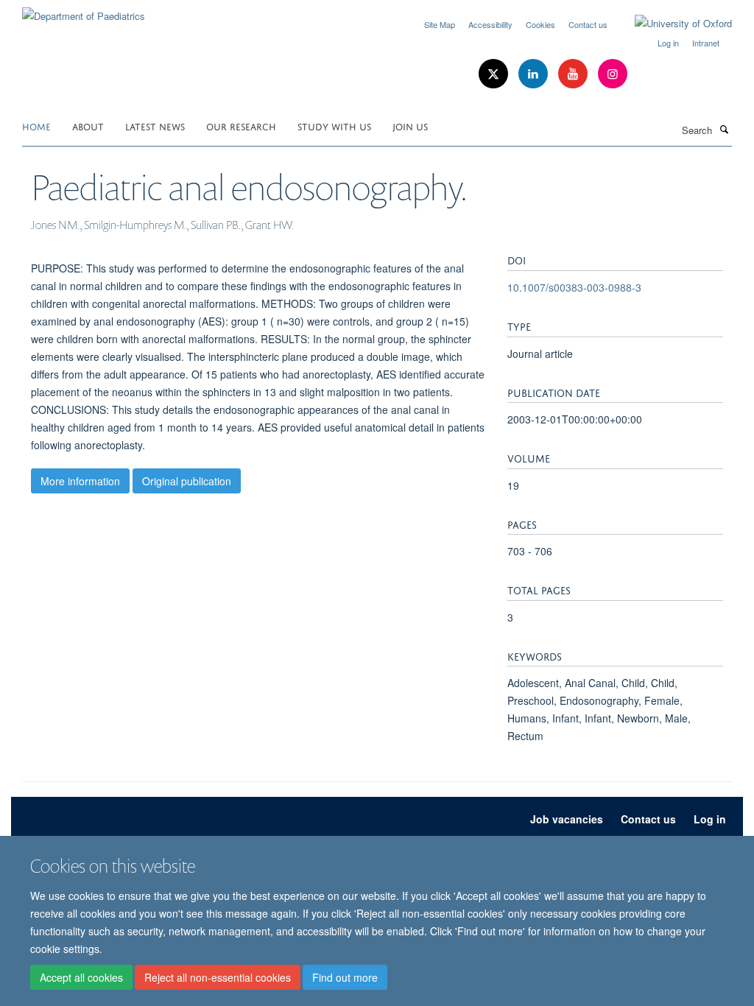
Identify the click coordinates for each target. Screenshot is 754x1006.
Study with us (334, 126)
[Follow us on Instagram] (612, 74)
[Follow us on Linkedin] (534, 74)
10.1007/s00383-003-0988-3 (574, 287)
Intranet (705, 43)
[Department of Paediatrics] (83, 11)
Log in (668, 43)
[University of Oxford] (672, 23)
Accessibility (490, 24)
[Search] (724, 129)
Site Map (439, 24)
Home (36, 126)
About (88, 126)
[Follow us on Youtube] (574, 74)
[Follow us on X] (495, 74)
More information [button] (80, 481)
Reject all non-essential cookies (217, 977)
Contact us (587, 24)
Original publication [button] (186, 481)
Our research (241, 126)
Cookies (540, 24)
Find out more (345, 977)
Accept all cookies (81, 977)
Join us (410, 126)
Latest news (155, 126)
